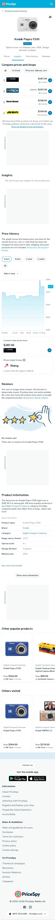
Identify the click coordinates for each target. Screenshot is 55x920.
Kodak (26, 528)
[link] (17, 657)
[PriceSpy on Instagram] (30, 906)
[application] (27, 307)
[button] (5, 70)
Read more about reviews (36, 398)
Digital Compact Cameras (16, 11)
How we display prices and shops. (27, 126)
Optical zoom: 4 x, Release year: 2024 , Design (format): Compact (27, 48)
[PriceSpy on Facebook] (24, 906)
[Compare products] (50, 17)
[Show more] (4, 80)
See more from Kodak (12, 565)
